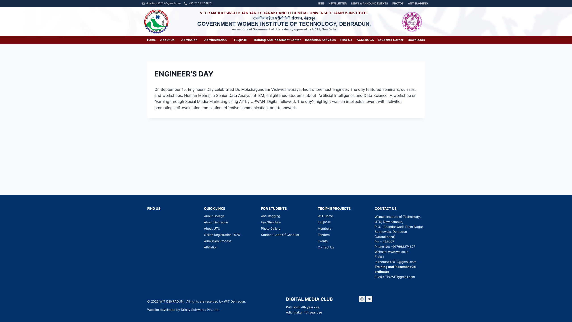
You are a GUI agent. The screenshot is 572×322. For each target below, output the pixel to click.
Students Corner (390, 40)
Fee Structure (271, 222)
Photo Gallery (270, 228)
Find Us (346, 40)
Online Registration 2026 (222, 235)
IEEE (321, 3)
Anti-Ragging (418, 3)
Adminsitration (215, 40)
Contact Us (326, 247)
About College (214, 216)
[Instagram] (362, 299)
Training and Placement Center (277, 40)
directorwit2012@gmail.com (396, 262)
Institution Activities (320, 40)
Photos (398, 3)
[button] (168, 40)
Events (323, 241)
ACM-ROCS (365, 40)
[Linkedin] (369, 299)
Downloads (416, 40)
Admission (189, 40)
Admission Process (217, 241)
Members (324, 228)
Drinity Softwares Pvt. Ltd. (200, 309)
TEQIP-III (240, 40)
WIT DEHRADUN (171, 301)
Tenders (324, 235)
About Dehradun (216, 222)
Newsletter (337, 3)
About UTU (212, 228)
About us (167, 40)
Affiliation (210, 247)
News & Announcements (369, 3)
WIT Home (325, 216)
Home (151, 40)
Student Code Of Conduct (280, 235)
